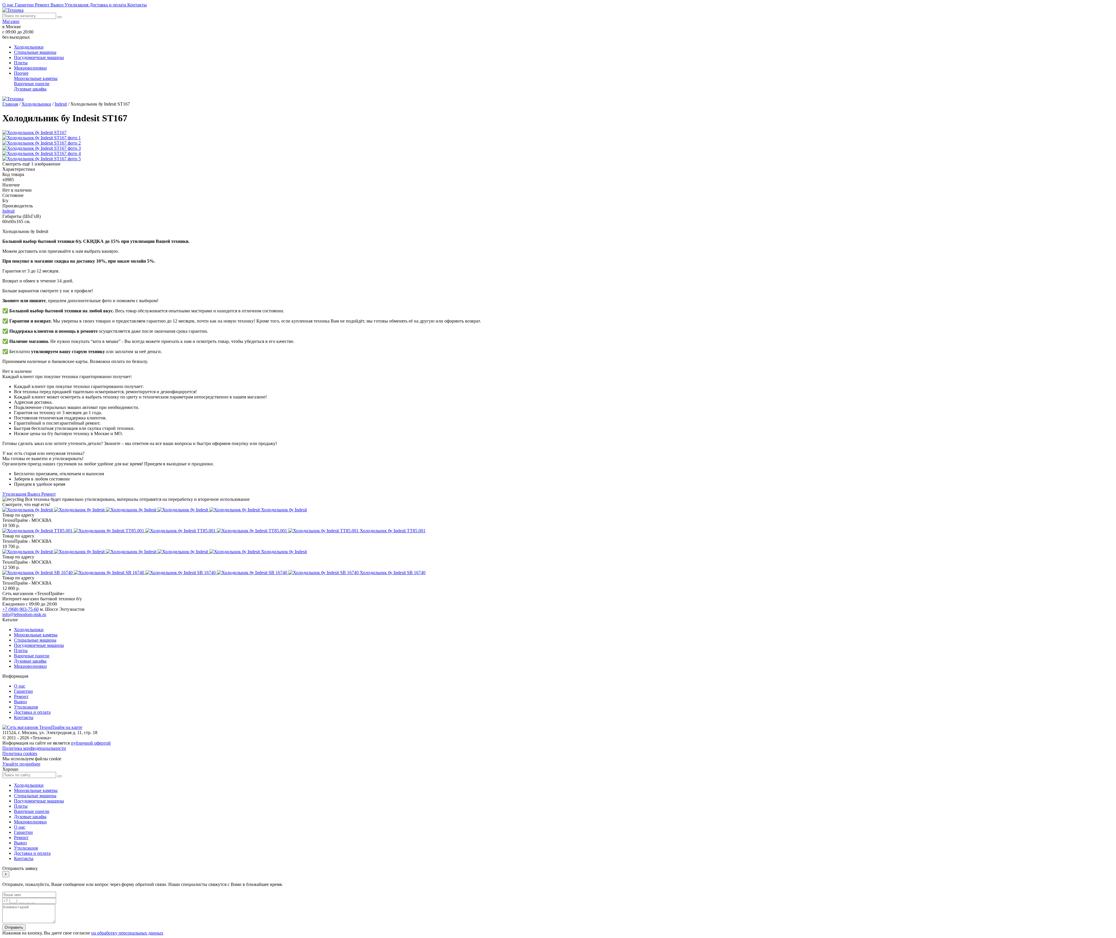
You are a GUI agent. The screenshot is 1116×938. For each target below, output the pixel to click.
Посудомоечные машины (39, 57)
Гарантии (25, 4)
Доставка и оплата (108, 4)
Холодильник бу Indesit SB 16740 (392, 572)
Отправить (14, 927)
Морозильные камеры (36, 78)
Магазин (10, 21)
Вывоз (58, 4)
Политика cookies (19, 753)
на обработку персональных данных (127, 932)
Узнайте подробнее (21, 763)
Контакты (137, 4)
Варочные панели (31, 83)
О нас (8, 4)
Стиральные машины (35, 52)
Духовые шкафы (30, 88)
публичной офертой (91, 743)
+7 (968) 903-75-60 (20, 609)
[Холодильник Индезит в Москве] (131, 509)
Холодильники (29, 47)
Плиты (21, 62)
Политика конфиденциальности (34, 748)
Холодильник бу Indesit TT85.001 (392, 530)
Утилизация (77, 4)
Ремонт (43, 4)
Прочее (21, 73)
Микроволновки (30, 67)
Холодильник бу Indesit (284, 509)
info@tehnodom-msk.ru (24, 614)
